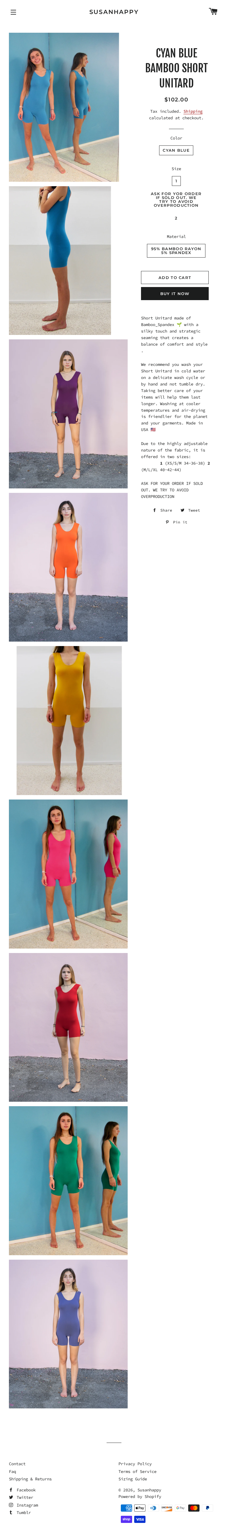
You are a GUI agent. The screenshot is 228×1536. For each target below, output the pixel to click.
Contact (17, 1463)
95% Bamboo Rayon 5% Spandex (176, 250)
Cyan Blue (176, 150)
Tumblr (22, 1512)
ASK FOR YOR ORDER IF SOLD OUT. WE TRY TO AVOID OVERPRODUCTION (176, 199)
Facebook (25, 1490)
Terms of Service (137, 1471)
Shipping (192, 111)
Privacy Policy (135, 1463)
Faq (12, 1471)
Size (176, 168)
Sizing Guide (132, 1479)
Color (176, 138)
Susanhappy (114, 11)
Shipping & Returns (30, 1479)
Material (176, 236)
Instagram (26, 1505)
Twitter (23, 1497)
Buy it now (175, 293)
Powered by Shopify (139, 1496)
